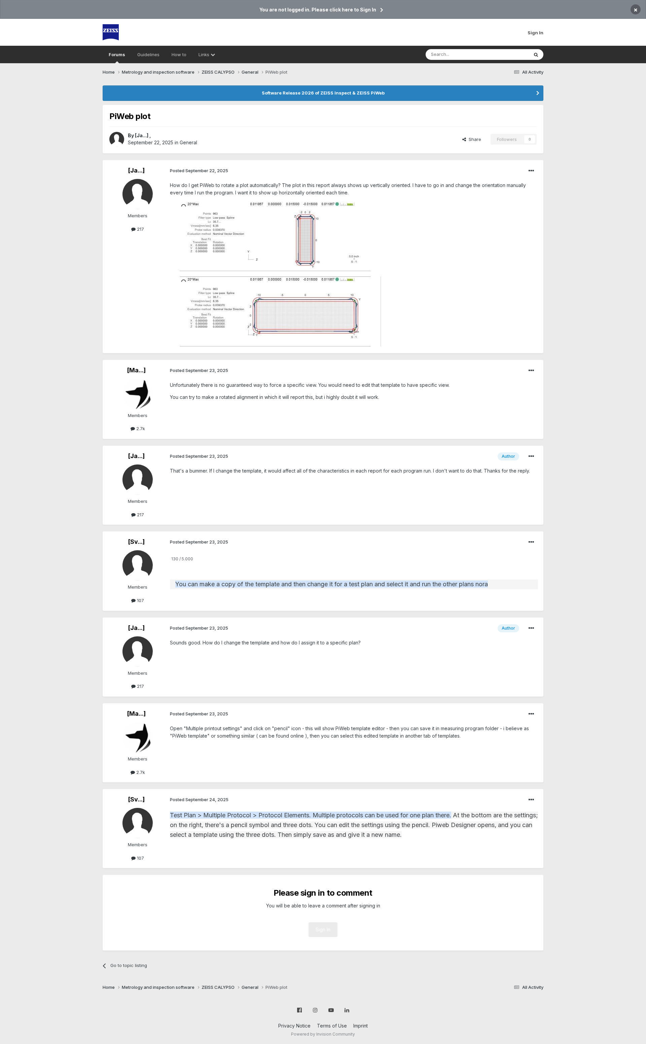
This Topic (508, 54)
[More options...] (531, 171)
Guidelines (148, 54)
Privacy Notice (294, 1026)
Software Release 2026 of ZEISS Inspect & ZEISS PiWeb (323, 93)
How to (179, 54)
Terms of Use (332, 1026)
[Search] (536, 54)
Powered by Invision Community (323, 1034)
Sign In (535, 32)
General (188, 142)
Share (473, 139)
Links (205, 54)
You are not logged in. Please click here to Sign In (317, 9)
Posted (199, 170)
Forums (117, 54)
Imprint (360, 1026)
